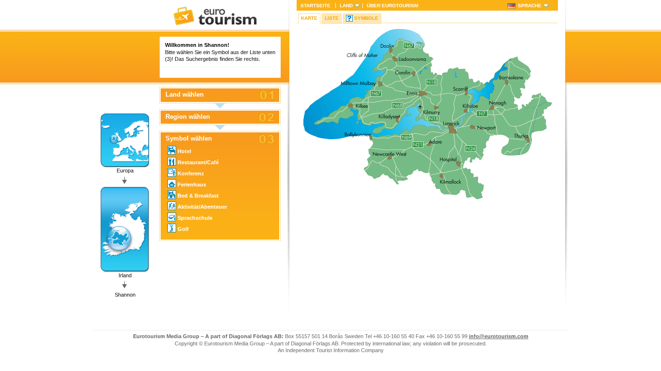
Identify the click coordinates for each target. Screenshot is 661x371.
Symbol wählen (188, 138)
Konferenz (191, 173)
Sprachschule (195, 218)
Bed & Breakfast (198, 196)
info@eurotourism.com (498, 336)
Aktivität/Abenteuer (202, 207)
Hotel (184, 151)
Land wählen (184, 94)
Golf (183, 229)
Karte (309, 18)
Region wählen (187, 117)
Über (392, 5)
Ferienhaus (192, 184)
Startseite (315, 5)
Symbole (366, 18)
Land (346, 5)
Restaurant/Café (198, 162)
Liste (332, 18)
